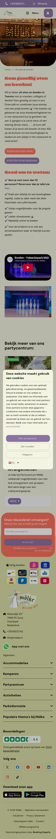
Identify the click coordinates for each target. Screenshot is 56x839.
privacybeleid (13, 426)
